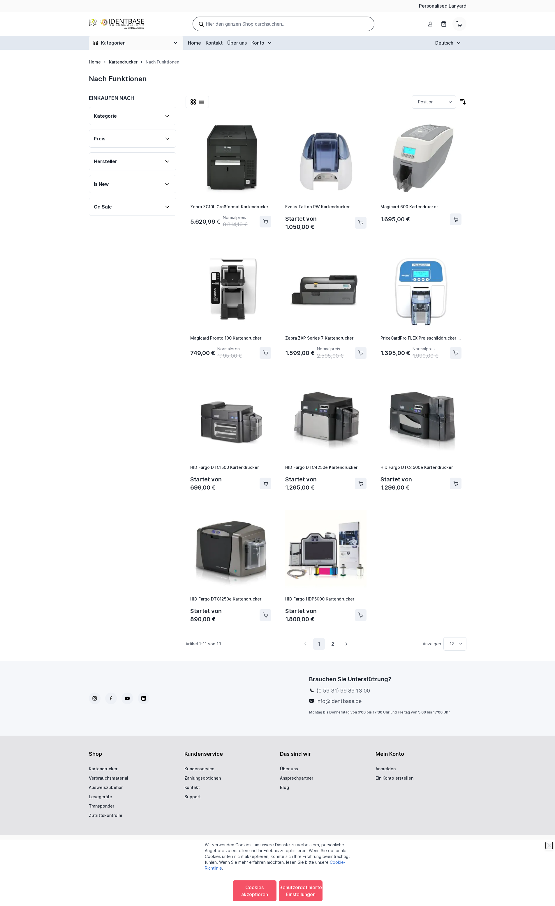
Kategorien (113, 43)
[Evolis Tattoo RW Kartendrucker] (326, 158)
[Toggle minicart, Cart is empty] (459, 24)
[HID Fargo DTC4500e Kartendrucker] (421, 419)
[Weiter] (346, 644)
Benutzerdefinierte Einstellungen (300, 890)
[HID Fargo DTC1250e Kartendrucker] (231, 550)
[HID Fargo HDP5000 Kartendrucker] (326, 550)
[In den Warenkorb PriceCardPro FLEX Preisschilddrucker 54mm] (455, 353)
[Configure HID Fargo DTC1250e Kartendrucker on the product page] (265, 615)
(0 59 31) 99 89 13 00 (343, 691)
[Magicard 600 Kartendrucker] (421, 158)
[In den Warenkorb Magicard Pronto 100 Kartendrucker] (265, 353)
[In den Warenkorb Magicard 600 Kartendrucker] (455, 219)
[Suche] (201, 24)
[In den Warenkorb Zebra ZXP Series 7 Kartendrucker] (361, 353)
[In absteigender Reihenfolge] (462, 101)
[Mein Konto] (430, 24)
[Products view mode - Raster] (193, 101)
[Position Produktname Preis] (434, 102)
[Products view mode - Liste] (201, 101)
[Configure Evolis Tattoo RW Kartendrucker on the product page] (361, 223)
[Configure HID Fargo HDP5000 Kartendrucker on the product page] (361, 615)
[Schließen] (549, 845)
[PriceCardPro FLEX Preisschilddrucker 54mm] (421, 290)
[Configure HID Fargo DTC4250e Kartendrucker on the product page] (361, 483)
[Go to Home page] (116, 24)
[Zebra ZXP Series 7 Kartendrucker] (326, 290)
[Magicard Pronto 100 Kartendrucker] (231, 290)
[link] (305, 644)
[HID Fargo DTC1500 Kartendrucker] (231, 419)
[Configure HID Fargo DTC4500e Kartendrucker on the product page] (455, 483)
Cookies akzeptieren (254, 890)
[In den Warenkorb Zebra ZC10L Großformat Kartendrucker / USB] (265, 221)
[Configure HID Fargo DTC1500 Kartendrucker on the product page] (265, 483)
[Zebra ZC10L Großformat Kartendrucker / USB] (231, 158)
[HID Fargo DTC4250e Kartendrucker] (326, 419)
